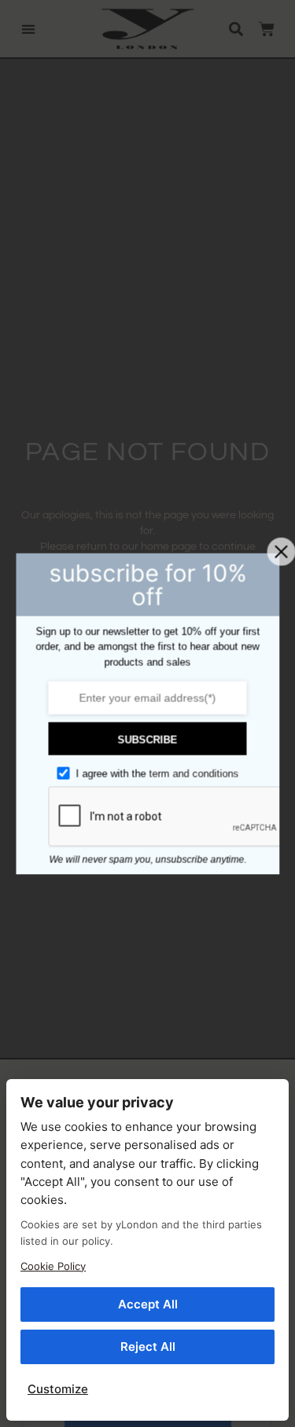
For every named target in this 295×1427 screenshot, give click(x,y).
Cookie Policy (53, 1266)
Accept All (148, 1304)
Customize (58, 1388)
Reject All (147, 1346)
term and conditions (193, 774)
